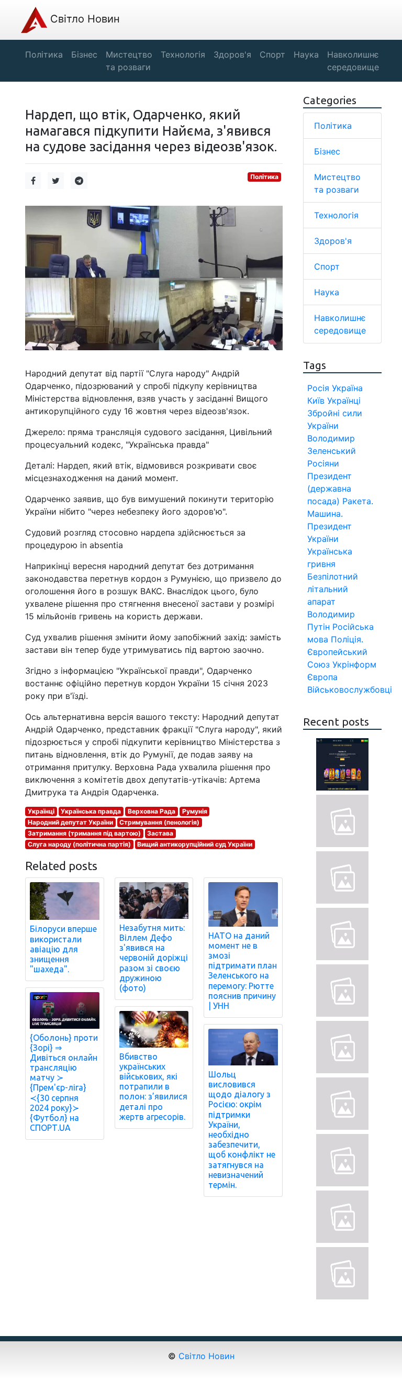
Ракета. (357, 501)
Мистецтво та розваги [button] (129, 60)
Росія (318, 388)
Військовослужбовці (349, 689)
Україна (347, 388)
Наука (326, 292)
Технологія (336, 215)
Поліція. (347, 639)
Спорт (327, 266)
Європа (322, 677)
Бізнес (327, 151)
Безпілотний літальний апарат (332, 589)
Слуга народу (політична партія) (79, 844)
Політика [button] (44, 54)
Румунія (194, 811)
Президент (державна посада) (329, 488)
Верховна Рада (151, 811)
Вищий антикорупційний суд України (194, 844)
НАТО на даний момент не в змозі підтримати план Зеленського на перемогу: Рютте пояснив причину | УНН (242, 970)
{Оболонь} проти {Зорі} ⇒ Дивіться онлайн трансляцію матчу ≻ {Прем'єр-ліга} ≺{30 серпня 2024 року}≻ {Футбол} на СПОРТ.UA (64, 1083)
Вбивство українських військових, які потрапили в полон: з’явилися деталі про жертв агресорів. (153, 1086)
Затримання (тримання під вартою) (84, 833)
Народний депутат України (70, 822)
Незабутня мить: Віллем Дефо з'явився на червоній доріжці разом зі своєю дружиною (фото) (153, 958)
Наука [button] (306, 54)
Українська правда (91, 811)
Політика (264, 177)
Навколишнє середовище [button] (353, 60)
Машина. (325, 513)
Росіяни (323, 463)
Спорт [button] (272, 54)
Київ (316, 400)
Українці (41, 811)
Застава (160, 833)
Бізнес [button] (84, 54)
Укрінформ (354, 664)
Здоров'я (333, 241)
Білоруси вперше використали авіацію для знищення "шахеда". (63, 949)
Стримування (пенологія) (159, 822)
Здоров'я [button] (232, 54)
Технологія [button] (183, 54)
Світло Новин (83, 19)
